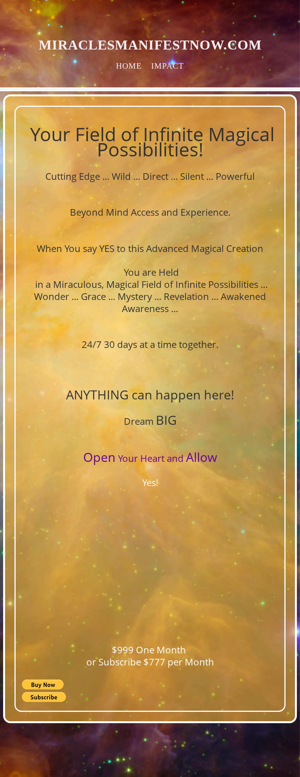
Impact (167, 65)
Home (129, 65)
